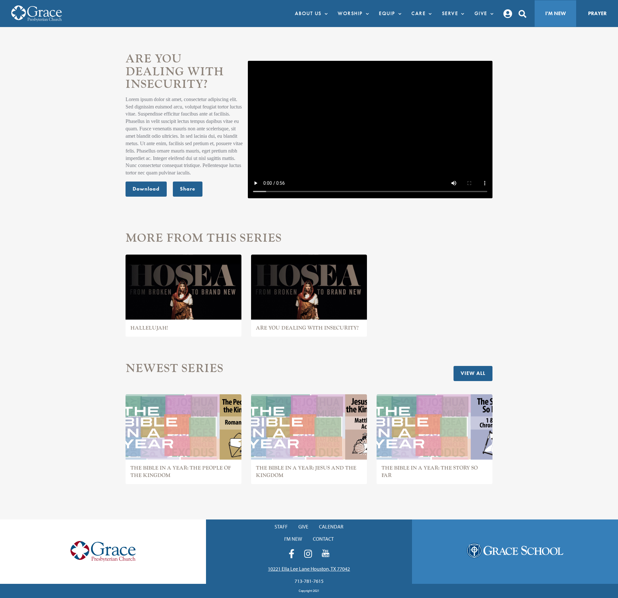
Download (146, 188)
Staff (281, 526)
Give (303, 526)
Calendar (331, 526)
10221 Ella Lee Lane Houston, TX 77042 (309, 568)
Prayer (597, 13)
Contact (323, 539)
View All (473, 373)
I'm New (555, 13)
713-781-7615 (309, 581)
